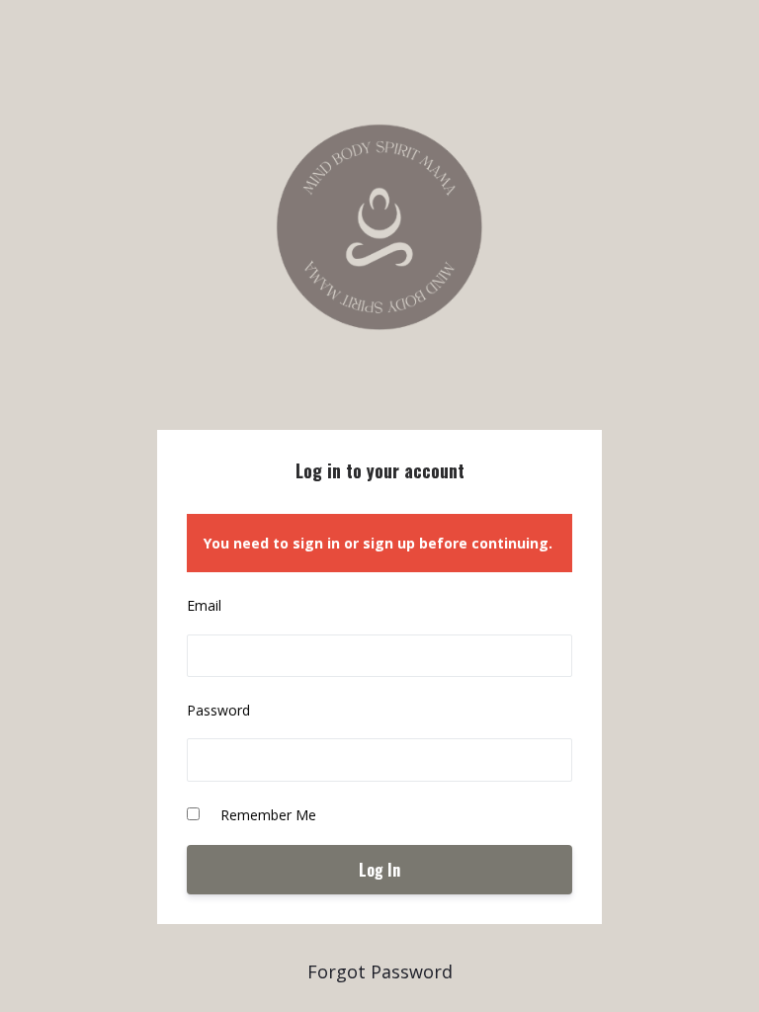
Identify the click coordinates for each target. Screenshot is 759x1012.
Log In (379, 870)
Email (204, 605)
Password (218, 710)
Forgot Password (380, 971)
